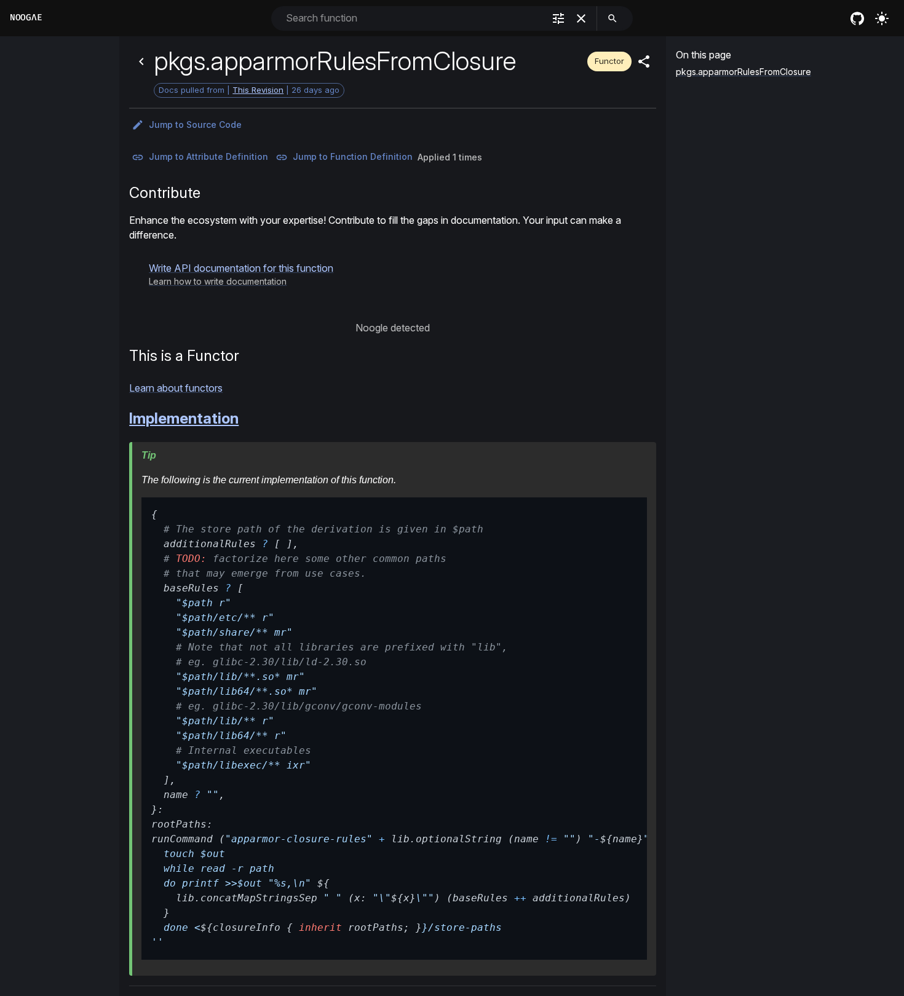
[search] (612, 18)
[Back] (141, 61)
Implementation (184, 418)
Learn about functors (176, 388)
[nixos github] (857, 18)
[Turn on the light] (882, 18)
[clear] (581, 18)
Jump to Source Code (195, 124)
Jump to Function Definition (353, 156)
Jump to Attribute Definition (208, 156)
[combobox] (413, 18)
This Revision (257, 90)
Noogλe (26, 17)
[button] (241, 274)
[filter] (558, 18)
